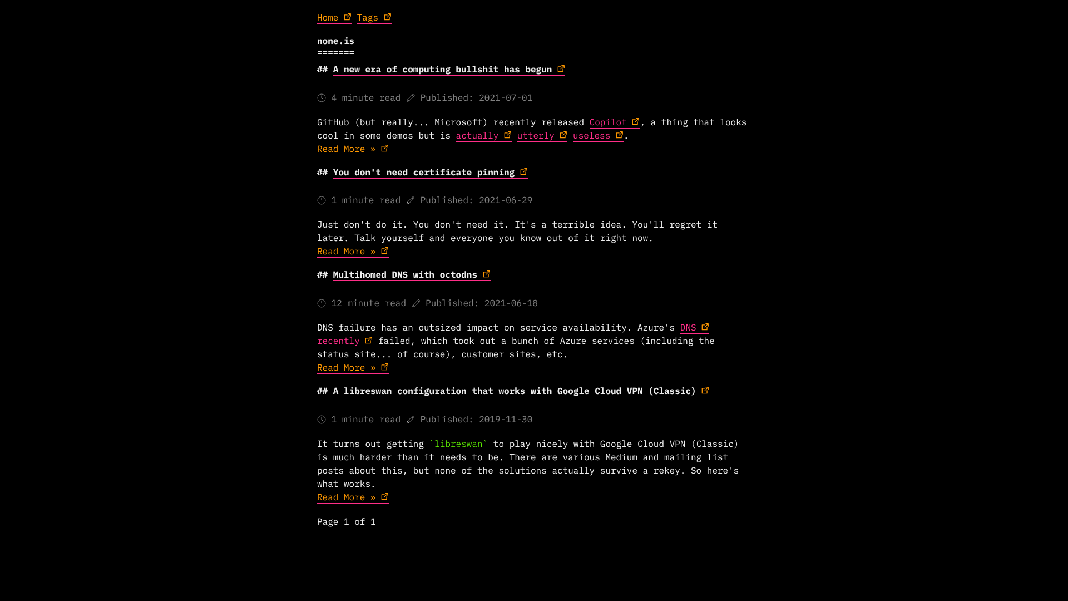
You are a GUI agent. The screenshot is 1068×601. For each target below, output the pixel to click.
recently (338, 341)
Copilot (608, 122)
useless (591, 135)
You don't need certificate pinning (424, 172)
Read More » (346, 149)
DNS (688, 327)
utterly (536, 135)
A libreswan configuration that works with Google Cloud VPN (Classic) (514, 391)
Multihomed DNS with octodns (405, 274)
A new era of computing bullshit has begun (442, 69)
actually (477, 135)
